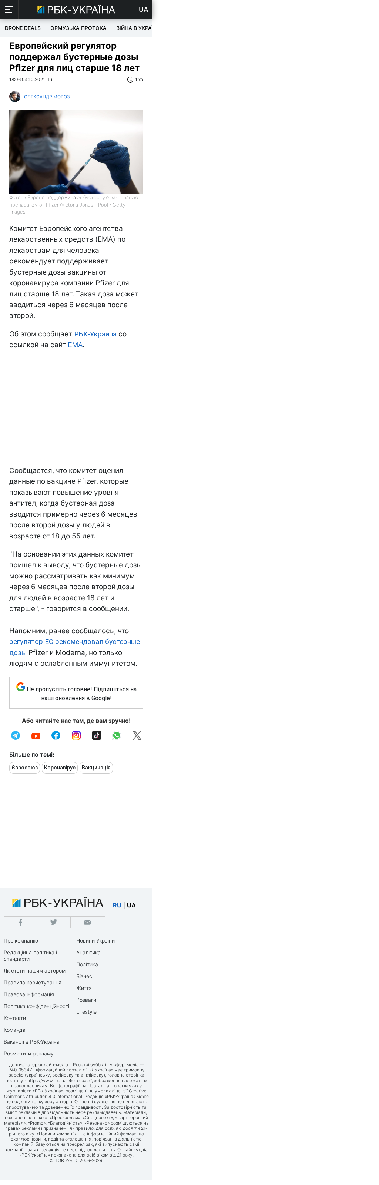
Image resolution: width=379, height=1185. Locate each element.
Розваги (86, 1000)
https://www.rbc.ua (47, 1080)
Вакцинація (96, 768)
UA (143, 9)
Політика (87, 964)
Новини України (95, 940)
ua (131, 905)
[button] (9, 9)
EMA (75, 344)
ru (117, 905)
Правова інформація (29, 994)
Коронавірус (60, 768)
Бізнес (84, 976)
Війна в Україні (137, 28)
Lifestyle (86, 1011)
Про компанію (21, 940)
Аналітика (88, 952)
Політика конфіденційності (36, 1006)
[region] (76, 409)
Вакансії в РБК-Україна (32, 1041)
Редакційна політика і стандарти (30, 955)
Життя (84, 988)
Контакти (15, 1018)
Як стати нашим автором (35, 970)
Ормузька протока (78, 28)
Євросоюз (24, 768)
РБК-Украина (95, 334)
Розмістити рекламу (29, 1053)
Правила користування (32, 982)
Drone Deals (23, 28)
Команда (15, 1030)
